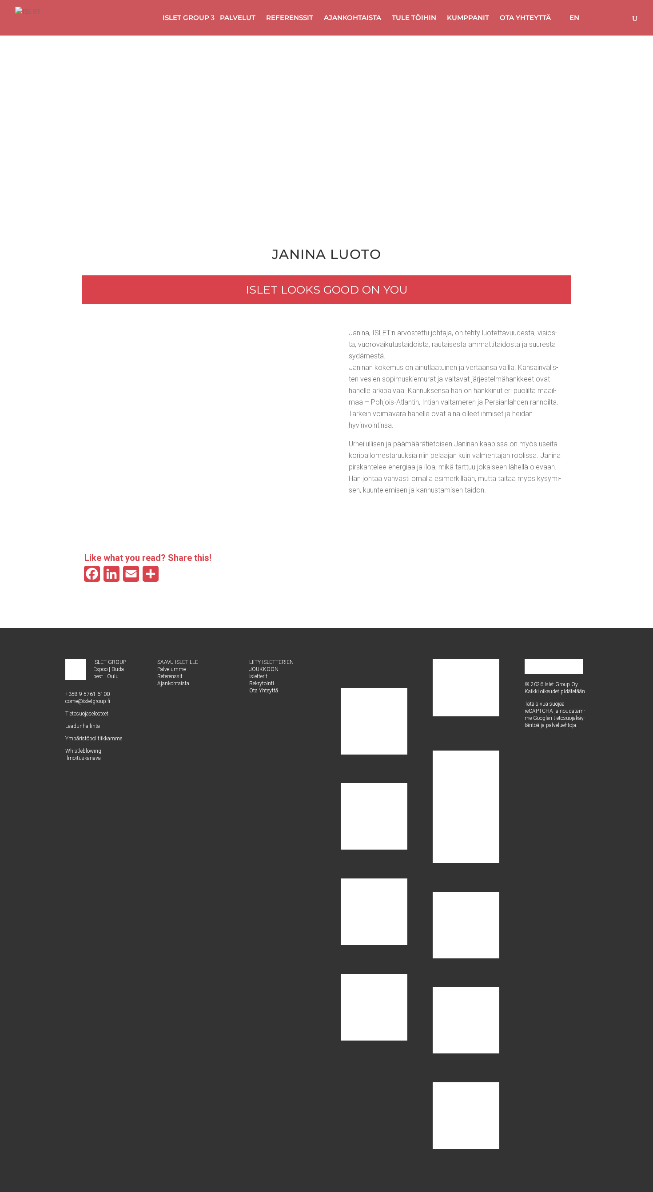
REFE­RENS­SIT (289, 17)
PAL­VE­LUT (237, 17)
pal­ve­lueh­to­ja (561, 725)
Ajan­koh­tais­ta (173, 683)
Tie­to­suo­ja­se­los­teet (86, 714)
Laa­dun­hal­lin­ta (82, 726)
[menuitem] (570, 17)
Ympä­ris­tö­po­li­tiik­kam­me (93, 738)
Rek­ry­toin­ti (261, 683)
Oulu (113, 676)
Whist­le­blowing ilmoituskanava (83, 754)
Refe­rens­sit (170, 676)
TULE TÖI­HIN (414, 17)
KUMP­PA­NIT (468, 17)
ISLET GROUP (186, 17)
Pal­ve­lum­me (171, 669)
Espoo (100, 669)
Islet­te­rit (258, 676)
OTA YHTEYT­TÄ (525, 17)
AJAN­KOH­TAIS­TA (352, 17)
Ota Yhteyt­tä (263, 690)
